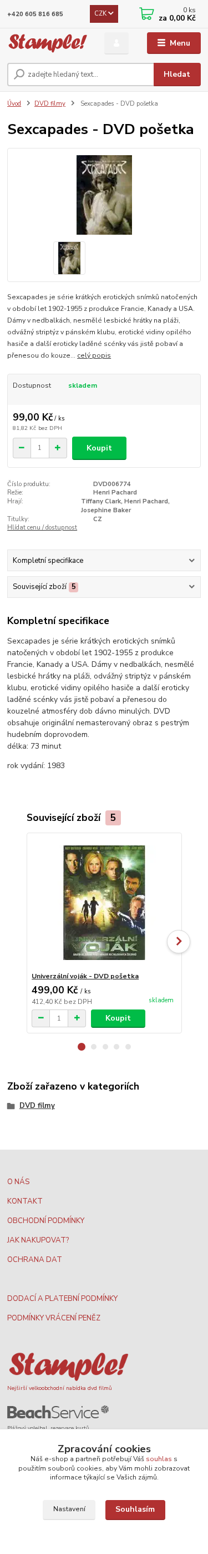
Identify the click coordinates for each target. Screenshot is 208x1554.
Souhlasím (135, 1509)
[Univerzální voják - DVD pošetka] (104, 902)
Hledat (177, 74)
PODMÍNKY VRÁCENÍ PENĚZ (53, 1318)
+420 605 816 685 (35, 14)
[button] (81, 1047)
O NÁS (18, 1182)
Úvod (14, 104)
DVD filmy (49, 104)
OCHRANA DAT (34, 1260)
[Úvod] (47, 43)
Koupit (99, 448)
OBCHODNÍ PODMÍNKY (45, 1221)
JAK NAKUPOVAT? (38, 1240)
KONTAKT (25, 1201)
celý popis (94, 355)
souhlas (159, 1458)
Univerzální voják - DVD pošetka (85, 976)
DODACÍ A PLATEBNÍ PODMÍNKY (62, 1299)
